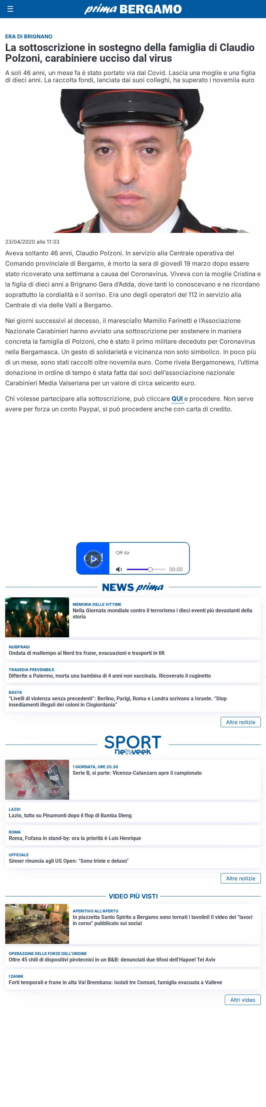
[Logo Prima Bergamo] (133, 9)
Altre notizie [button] (240, 722)
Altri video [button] (242, 1000)
